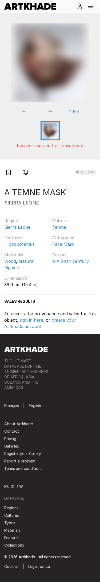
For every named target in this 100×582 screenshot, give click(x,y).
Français (11, 405)
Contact (11, 431)
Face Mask (63, 244)
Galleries (11, 446)
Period (58, 254)
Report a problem (19, 461)
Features (13, 237)
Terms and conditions (23, 468)
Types (9, 522)
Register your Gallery (22, 453)
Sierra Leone (17, 227)
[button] (90, 6)
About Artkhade (18, 423)
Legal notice (39, 566)
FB (6, 486)
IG (12, 486)
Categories (63, 237)
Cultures (11, 515)
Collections (14, 545)
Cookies (11, 566)
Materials (13, 254)
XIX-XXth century (70, 261)
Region (11, 220)
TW (20, 486)
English (35, 405)
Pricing (10, 438)
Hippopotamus (19, 244)
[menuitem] (32, 6)
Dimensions (15, 278)
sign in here (31, 320)
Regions (11, 508)
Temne (59, 227)
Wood (10, 261)
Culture (60, 220)
